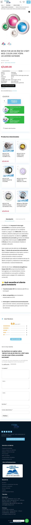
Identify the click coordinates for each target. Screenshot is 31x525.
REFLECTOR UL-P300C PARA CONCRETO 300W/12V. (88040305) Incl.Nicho (21, 157)
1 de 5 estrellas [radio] (11, 364)
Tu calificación (5, 364)
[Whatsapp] (9, 431)
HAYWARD (14, 90)
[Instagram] (6, 431)
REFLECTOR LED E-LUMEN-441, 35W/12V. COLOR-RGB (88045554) (22, 181)
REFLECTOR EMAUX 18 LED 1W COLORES (7, 180)
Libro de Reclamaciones (9, 462)
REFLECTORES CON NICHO (7, 7)
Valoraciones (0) (20, 219)
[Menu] (1, 2)
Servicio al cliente (7, 445)
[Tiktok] (11, 431)
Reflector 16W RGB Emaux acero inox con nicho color (22, 205)
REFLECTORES (17, 5)
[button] (29, 12)
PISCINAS (8, 5)
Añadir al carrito (14, 101)
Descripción (9, 219)
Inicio (2, 5)
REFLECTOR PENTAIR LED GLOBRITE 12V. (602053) (6, 156)
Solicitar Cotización (8, 85)
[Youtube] (4, 431)
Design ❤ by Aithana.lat (15, 522)
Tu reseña (5, 368)
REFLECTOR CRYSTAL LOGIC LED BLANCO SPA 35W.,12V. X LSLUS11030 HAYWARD (7, 207)
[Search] (20, 2)
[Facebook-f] (2, 431)
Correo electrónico (7, 410)
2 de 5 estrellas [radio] (11, 364)
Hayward (3, 88)
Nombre (4, 404)
